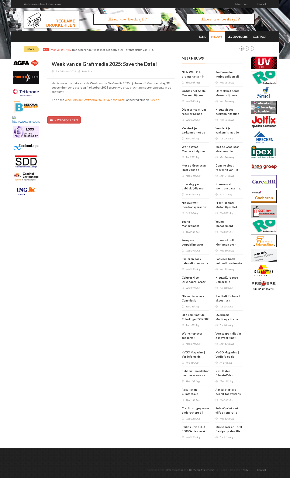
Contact (261, 4)
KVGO (154, 99)
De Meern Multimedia (201, 469)
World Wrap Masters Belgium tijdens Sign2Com (194, 151)
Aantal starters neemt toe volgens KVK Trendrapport (228, 394)
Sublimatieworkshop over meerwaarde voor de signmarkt (195, 375)
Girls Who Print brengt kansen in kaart (193, 76)
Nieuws (216, 36)
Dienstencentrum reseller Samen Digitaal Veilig (194, 114)
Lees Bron (87, 71)
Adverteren (241, 4)
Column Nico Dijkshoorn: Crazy (194, 279)
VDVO (247, 469)
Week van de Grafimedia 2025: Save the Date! (95, 99)
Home (202, 36)
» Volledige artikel (65, 120)
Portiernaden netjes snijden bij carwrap (227, 76)
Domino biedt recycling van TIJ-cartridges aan (227, 170)
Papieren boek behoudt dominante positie (195, 263)
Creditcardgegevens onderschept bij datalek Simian (196, 412)
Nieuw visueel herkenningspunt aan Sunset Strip (227, 114)
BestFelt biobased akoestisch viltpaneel (227, 300)
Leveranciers (238, 36)
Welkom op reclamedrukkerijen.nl (42, 4)
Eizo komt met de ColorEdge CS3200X (195, 317)
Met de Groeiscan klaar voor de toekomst (194, 170)
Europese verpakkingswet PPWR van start (192, 244)
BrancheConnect (176, 469)
